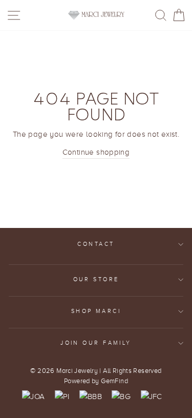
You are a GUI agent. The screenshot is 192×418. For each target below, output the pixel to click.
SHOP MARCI (96, 311)
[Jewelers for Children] (151, 396)
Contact (95, 244)
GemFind (114, 381)
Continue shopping (96, 152)
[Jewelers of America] (33, 396)
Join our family (96, 343)
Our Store (96, 279)
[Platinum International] (62, 396)
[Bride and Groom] (121, 396)
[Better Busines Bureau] (90, 396)
